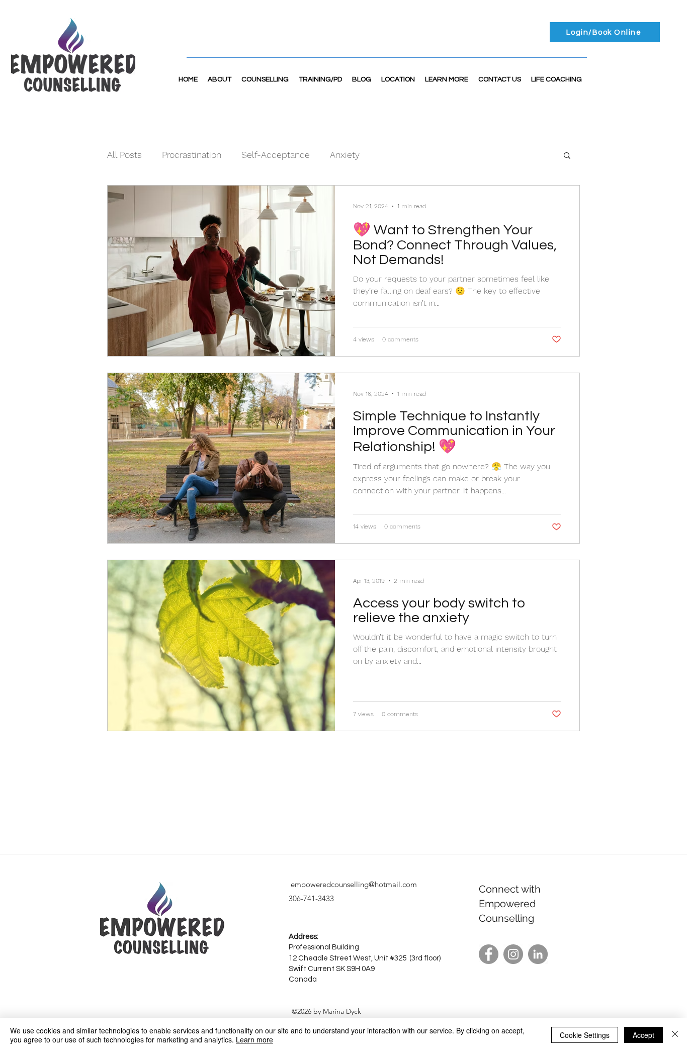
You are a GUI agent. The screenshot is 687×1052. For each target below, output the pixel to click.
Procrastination (191, 154)
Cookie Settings (585, 1035)
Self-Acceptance (275, 154)
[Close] (675, 1035)
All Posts (124, 154)
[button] (567, 156)
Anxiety (345, 154)
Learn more (254, 1039)
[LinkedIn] (538, 954)
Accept (643, 1035)
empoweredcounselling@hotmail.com (354, 884)
